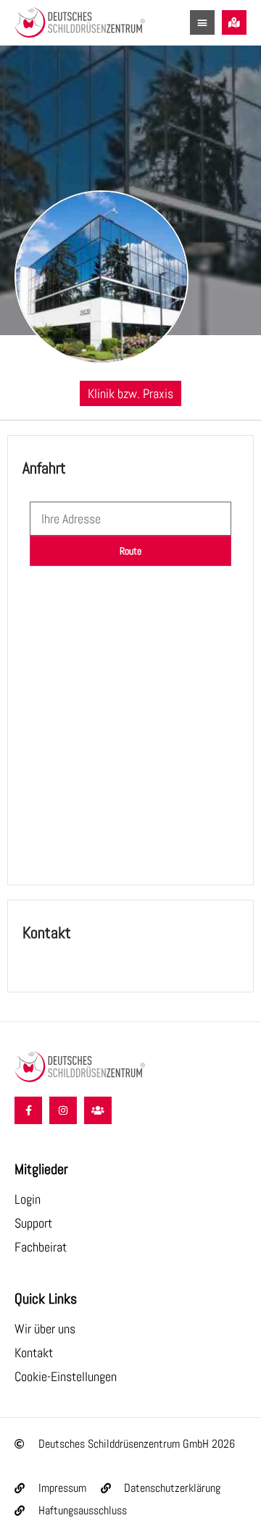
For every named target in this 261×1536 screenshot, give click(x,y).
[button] (202, 22)
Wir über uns (44, 1328)
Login (27, 1199)
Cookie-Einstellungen (65, 1376)
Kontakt (33, 1352)
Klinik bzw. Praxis (130, 393)
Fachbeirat (40, 1246)
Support (33, 1223)
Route (130, 550)
